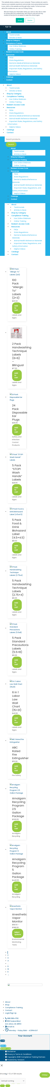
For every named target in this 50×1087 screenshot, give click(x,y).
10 (8, 969)
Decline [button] (29, 20)
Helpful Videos (15, 74)
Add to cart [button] (16, 308)
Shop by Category (13, 40)
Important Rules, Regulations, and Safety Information (25, 70)
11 (7, 972)
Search (11, 144)
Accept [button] (20, 20)
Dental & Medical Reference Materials (24, 180)
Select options (17, 933)
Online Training (15, 49)
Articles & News (15, 37)
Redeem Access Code (14, 52)
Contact (9, 80)
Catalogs (9, 77)
